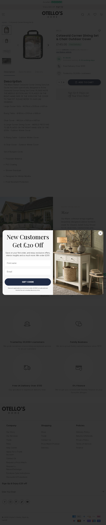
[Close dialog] (100, 233)
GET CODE (28, 282)
